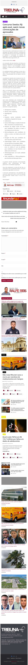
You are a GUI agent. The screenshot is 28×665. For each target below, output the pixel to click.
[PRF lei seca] (5, 472)
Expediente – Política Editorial (16, 658)
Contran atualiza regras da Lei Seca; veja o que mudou (17, 471)
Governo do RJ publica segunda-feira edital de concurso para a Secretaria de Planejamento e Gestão (13, 336)
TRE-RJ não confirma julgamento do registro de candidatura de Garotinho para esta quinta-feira (12, 302)
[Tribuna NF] (14, 10)
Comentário (4, 235)
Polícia (4, 372)
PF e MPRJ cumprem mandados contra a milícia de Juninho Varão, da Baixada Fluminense (18, 409)
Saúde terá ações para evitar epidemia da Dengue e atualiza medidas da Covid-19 (14, 212)
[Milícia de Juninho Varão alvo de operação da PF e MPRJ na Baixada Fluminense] (5, 410)
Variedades (5, 21)
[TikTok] (14, 425)
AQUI (14, 60)
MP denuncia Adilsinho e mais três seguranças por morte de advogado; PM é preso (17, 401)
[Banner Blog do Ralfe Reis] (14, 290)
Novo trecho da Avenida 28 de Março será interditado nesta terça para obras (13, 217)
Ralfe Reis (11, 34)
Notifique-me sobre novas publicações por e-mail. (13, 277)
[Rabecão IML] (14, 363)
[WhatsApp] (16, 4)
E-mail (3, 259)
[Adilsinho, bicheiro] (5, 402)
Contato (8, 658)
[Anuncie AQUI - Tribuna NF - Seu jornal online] (14, 198)
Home (4, 182)
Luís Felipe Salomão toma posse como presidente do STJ (18, 464)
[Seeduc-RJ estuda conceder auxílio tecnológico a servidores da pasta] (14, 487)
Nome (3, 253)
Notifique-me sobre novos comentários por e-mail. (14, 273)
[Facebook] (11, 4)
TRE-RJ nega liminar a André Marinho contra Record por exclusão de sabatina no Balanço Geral (13, 319)
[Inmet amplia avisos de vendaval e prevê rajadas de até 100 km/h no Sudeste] (14, 550)
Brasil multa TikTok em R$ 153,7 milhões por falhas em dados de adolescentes (13, 439)
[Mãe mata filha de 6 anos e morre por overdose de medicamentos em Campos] (14, 507)
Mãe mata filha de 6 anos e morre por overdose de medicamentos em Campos (13, 377)
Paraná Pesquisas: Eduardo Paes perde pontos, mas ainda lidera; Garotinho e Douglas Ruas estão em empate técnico (13, 612)
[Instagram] (14, 4)
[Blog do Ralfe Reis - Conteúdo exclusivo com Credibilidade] (14, 184)
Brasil (4, 434)
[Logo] (13, 627)
